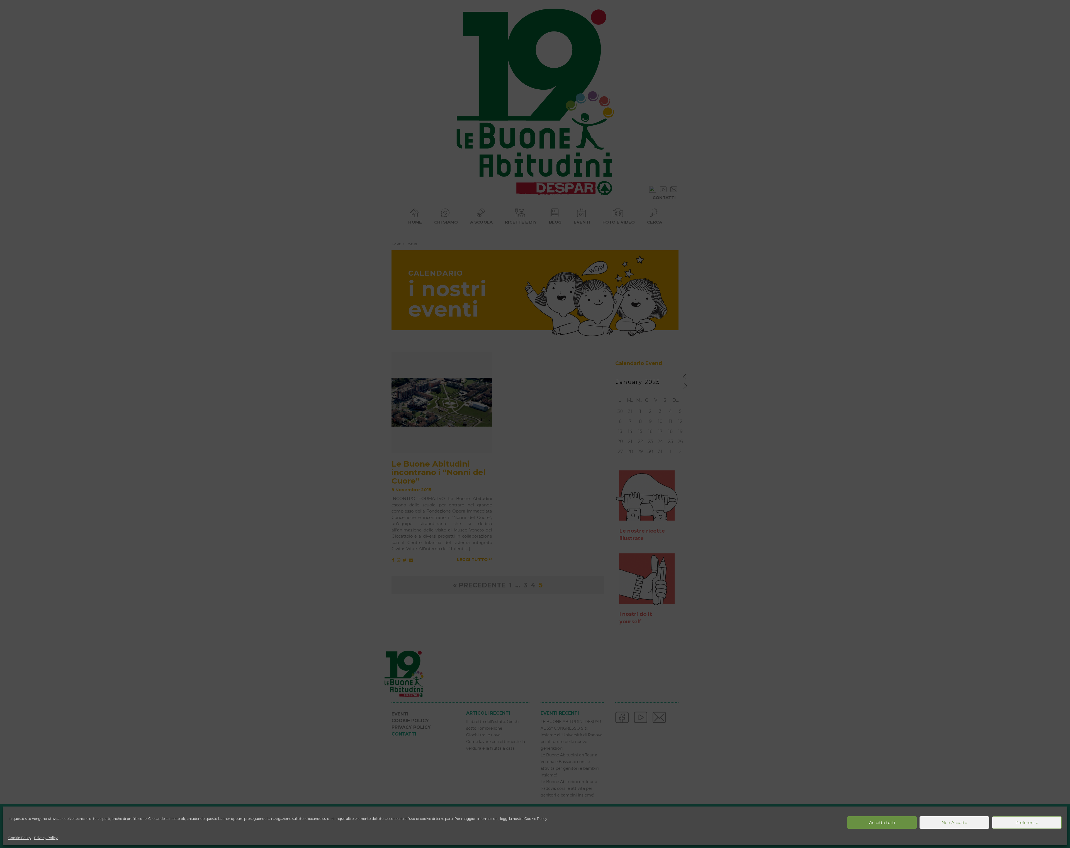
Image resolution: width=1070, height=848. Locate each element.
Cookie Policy (19, 838)
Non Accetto (954, 822)
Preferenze (1026, 822)
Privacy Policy (46, 838)
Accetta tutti (882, 822)
